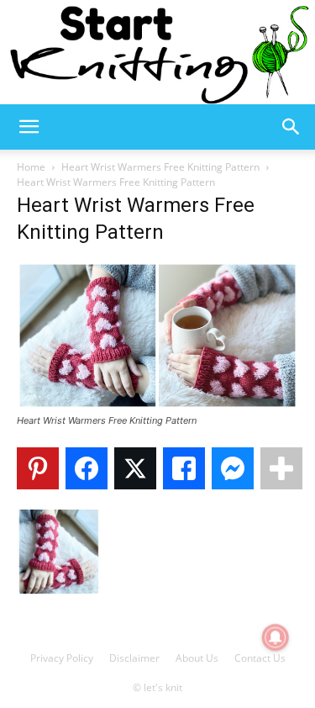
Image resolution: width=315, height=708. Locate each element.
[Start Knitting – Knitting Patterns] (157, 52)
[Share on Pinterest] (38, 468)
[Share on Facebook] (87, 468)
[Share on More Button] (281, 468)
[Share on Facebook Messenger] (233, 468)
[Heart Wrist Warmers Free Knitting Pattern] (157, 405)
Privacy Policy (61, 658)
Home (31, 167)
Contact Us (260, 658)
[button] (28, 127)
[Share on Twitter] (135, 468)
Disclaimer (134, 658)
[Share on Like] (184, 468)
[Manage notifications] (275, 637)
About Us (197, 658)
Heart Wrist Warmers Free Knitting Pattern (160, 167)
